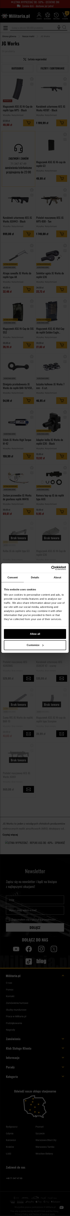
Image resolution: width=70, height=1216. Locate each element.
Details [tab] (35, 577)
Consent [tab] (12, 577)
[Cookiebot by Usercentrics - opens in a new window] (51, 568)
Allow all (35, 633)
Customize (33, 645)
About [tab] (57, 577)
